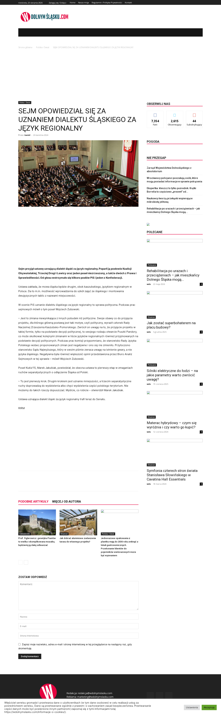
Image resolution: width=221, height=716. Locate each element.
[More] (75, 484)
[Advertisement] (110, 75)
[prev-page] (20, 562)
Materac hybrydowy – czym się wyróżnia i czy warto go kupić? (171, 425)
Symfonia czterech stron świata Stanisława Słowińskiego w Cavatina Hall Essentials (172, 475)
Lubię (155, 113)
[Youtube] (201, 2)
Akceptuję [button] (209, 707)
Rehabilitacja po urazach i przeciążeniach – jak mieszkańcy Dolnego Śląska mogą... (173, 275)
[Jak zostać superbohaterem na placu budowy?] (175, 305)
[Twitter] (197, 2)
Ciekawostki (24, 534)
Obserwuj (175, 113)
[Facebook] (193, 2)
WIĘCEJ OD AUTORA (66, 501)
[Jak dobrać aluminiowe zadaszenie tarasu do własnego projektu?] (78, 522)
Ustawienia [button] (192, 707)
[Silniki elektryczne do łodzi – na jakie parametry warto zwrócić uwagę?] (175, 352)
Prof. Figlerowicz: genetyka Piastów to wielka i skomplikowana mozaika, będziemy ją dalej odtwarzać (37, 541)
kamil (27, 135)
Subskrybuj (194, 113)
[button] (195, 32)
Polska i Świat (42, 47)
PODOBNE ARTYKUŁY (33, 501)
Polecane (152, 265)
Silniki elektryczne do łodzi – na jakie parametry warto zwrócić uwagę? (172, 375)
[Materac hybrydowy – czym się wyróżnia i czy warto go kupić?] (175, 405)
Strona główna (25, 47)
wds (149, 284)
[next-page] (26, 562)
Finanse (64, 534)
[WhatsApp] (67, 484)
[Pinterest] (59, 484)
